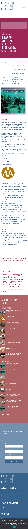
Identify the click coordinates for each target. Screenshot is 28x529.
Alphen (3, 258)
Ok (14, 526)
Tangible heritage (16, 66)
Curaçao (14, 62)
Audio (13, 69)
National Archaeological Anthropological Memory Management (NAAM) (12, 318)
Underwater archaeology (15, 260)
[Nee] (26, 523)
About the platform (7, 492)
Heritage (23, 258)
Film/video (19, 70)
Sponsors (4, 496)
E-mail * (7, 443)
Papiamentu (15, 77)
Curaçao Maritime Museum (12, 328)
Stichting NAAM (16, 83)
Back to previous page (11, 24)
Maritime (4, 260)
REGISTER (14, 461)
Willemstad (4, 262)
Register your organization (9, 507)
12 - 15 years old (15, 73)
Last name (8, 454)
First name (8, 449)
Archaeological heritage (18, 65)
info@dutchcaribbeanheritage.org (13, 518)
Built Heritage (10, 258)
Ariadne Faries (15, 79)
